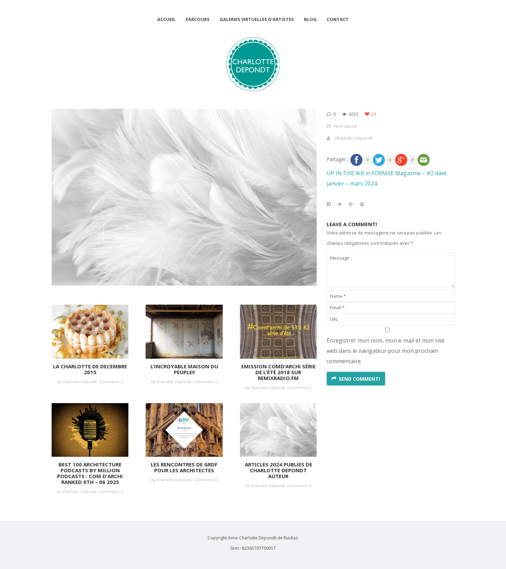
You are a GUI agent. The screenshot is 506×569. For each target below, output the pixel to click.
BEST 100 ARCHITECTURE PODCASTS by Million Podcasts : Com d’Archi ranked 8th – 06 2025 (90, 473)
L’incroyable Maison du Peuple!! (184, 369)
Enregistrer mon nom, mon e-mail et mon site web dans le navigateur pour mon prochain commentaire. (385, 351)
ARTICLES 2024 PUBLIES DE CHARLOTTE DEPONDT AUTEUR (278, 470)
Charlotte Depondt (353, 138)
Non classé (345, 126)
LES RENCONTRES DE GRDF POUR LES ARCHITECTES (184, 467)
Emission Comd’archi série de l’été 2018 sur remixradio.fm (278, 372)
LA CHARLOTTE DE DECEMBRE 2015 (90, 369)
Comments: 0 (111, 381)
